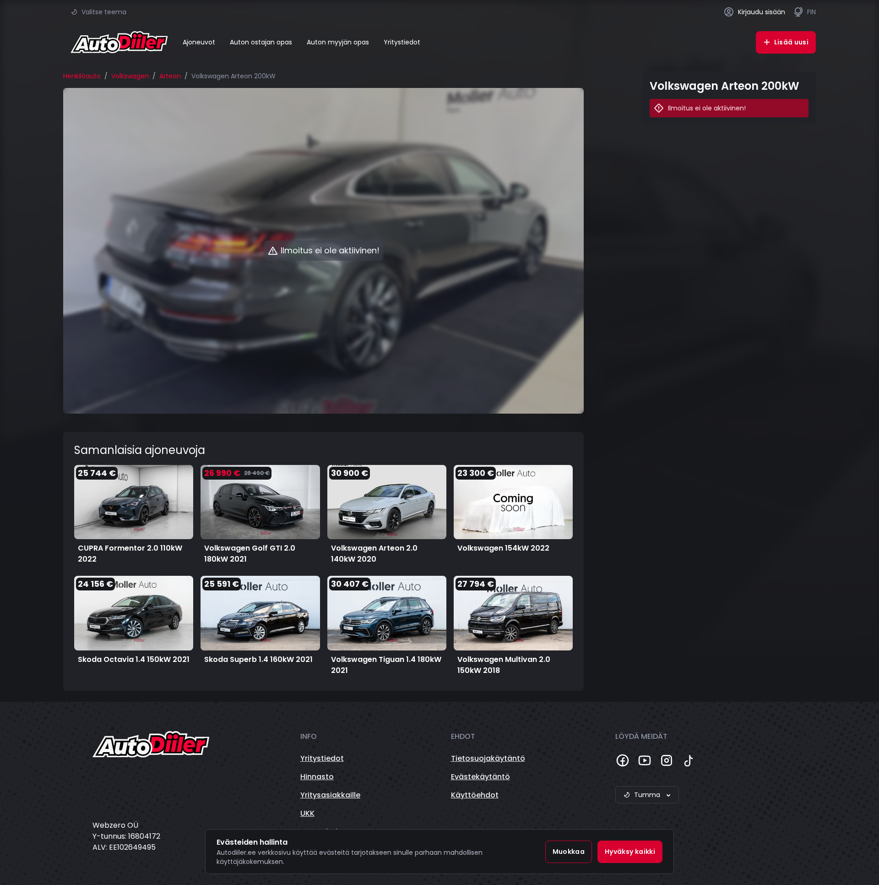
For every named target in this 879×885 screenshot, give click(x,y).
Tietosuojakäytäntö (488, 758)
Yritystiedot (402, 42)
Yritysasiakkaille (330, 795)
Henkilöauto (82, 76)
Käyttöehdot (475, 795)
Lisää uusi (791, 42)
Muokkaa (569, 851)
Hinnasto (317, 776)
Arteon (170, 76)
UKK (307, 813)
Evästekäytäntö (480, 776)
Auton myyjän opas (338, 42)
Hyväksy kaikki (630, 851)
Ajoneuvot (199, 42)
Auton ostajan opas (261, 42)
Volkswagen (130, 76)
